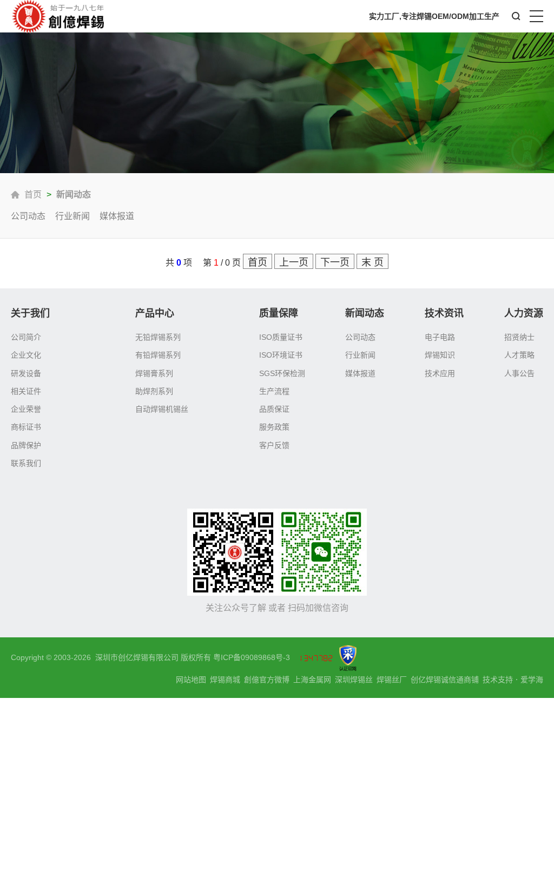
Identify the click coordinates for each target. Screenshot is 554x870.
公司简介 (26, 337)
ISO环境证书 (280, 355)
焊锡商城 (225, 680)
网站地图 (191, 680)
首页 (33, 194)
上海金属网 (312, 680)
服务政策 (274, 427)
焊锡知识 (440, 355)
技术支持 (498, 679)
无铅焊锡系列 (158, 337)
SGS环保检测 (282, 373)
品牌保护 (26, 445)
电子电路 (440, 337)
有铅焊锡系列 (158, 355)
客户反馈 (274, 445)
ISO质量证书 (280, 337)
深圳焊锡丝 (354, 680)
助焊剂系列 (154, 391)
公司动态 (28, 216)
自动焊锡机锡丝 (161, 409)
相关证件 (26, 391)
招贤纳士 (519, 337)
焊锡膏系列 (154, 373)
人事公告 (519, 373)
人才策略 (519, 355)
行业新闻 (72, 216)
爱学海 (531, 679)
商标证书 (26, 427)
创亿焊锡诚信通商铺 (445, 680)
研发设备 (26, 373)
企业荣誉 (26, 409)
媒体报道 (117, 216)
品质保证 (274, 409)
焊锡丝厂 (392, 680)
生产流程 (274, 391)
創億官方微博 (266, 680)
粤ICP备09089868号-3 (251, 657)
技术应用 (440, 373)
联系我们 (26, 463)
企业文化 (26, 355)
